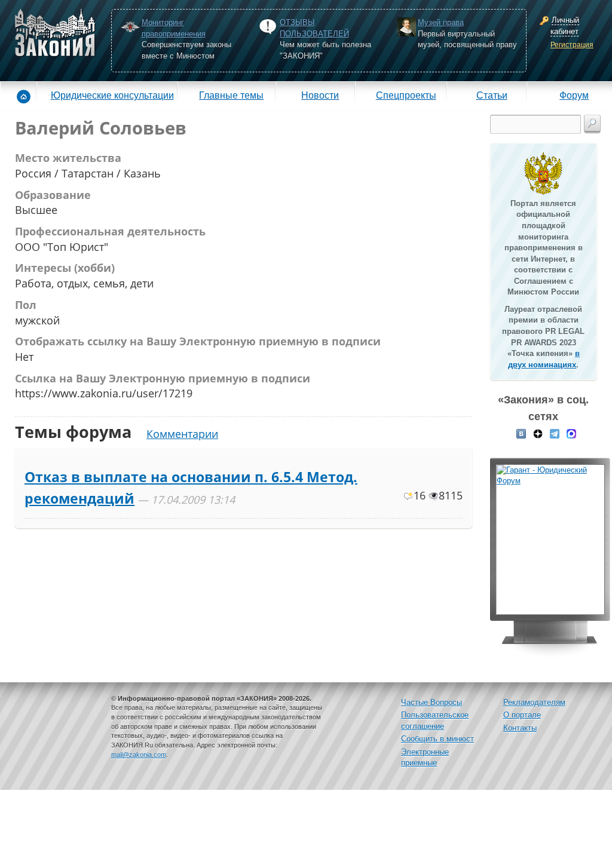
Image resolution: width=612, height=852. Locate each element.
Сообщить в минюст (437, 738)
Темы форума (73, 432)
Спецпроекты (406, 95)
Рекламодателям (534, 702)
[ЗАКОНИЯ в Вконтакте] (521, 433)
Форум (574, 95)
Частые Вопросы (431, 702)
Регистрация (571, 45)
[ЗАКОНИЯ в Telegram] (554, 433)
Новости (320, 95)
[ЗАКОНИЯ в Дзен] (538, 433)
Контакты (520, 728)
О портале (522, 714)
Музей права (441, 22)
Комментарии (182, 434)
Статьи (491, 95)
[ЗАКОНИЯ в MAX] (571, 433)
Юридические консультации (112, 95)
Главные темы (231, 95)
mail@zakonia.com (138, 754)
